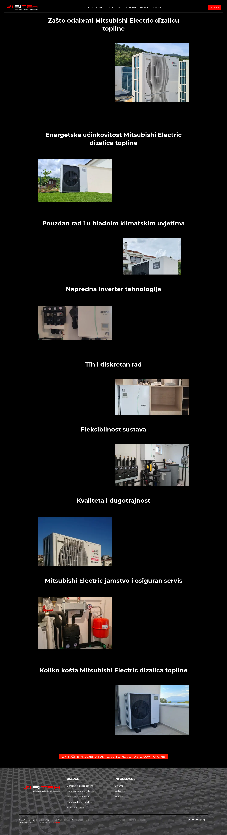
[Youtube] (197, 820)
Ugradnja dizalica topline (80, 786)
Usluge (144, 7)
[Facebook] (185, 820)
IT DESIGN (55, 822)
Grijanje (131, 7)
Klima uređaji (114, 7)
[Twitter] (193, 820)
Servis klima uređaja (77, 807)
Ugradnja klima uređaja (79, 802)
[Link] (189, 820)
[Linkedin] (201, 820)
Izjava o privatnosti (137, 820)
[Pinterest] (204, 820)
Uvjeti (122, 820)
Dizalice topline (92, 7)
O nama (119, 786)
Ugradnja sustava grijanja (80, 791)
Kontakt (157, 7)
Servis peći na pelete (78, 796)
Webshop (120, 791)
